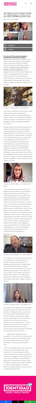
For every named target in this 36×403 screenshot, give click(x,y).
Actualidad (15, 19)
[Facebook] (6, 402)
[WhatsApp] (30, 402)
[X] (18, 402)
